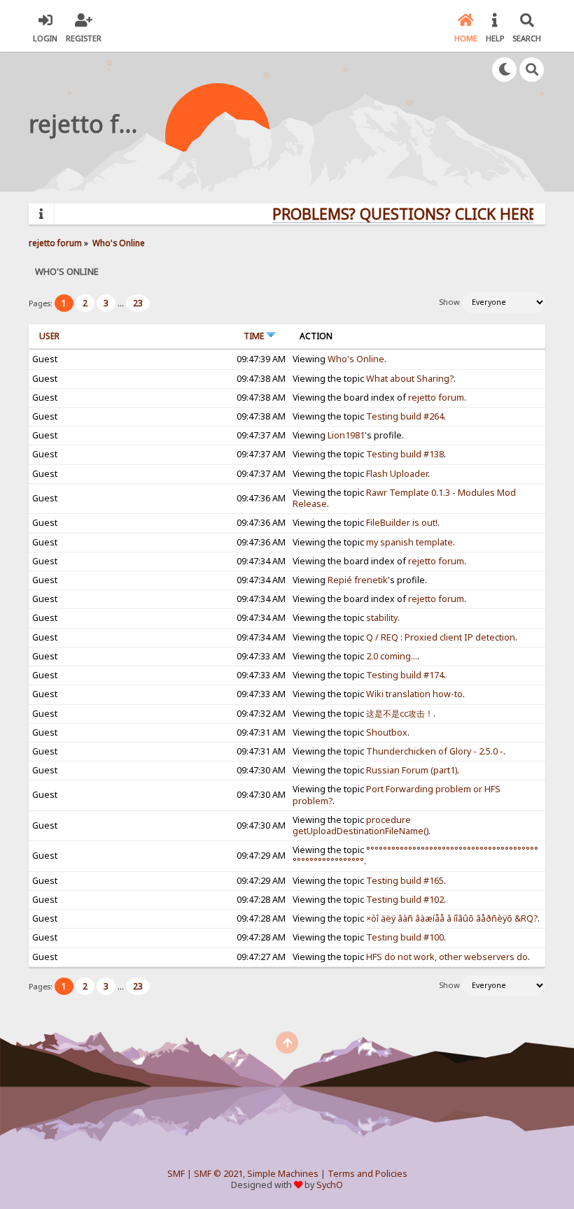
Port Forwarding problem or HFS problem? (396, 794)
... (122, 303)
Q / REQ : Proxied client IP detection (440, 637)
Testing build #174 (405, 675)
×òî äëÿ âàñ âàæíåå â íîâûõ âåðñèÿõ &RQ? (452, 918)
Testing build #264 (405, 416)
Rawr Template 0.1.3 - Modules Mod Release (404, 498)
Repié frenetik (358, 580)
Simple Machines (282, 1174)
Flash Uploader (397, 474)
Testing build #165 (405, 881)
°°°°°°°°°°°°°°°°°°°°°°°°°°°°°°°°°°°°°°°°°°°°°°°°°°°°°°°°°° (415, 855)
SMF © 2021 (218, 1174)
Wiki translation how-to (414, 694)
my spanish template (409, 542)
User (49, 336)
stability (382, 618)
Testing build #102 (405, 900)
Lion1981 (346, 435)
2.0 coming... (391, 656)
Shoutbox (386, 732)
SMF (176, 1174)
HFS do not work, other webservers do (447, 957)
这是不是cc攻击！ (399, 714)
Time (255, 336)
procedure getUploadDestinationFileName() (360, 825)
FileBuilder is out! (402, 523)
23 (138, 303)
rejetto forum (436, 397)
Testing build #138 (405, 454)
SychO (329, 1185)
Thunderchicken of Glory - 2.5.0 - (434, 751)
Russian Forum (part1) (411, 770)
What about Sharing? (410, 379)
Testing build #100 (405, 937)
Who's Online (356, 359)
